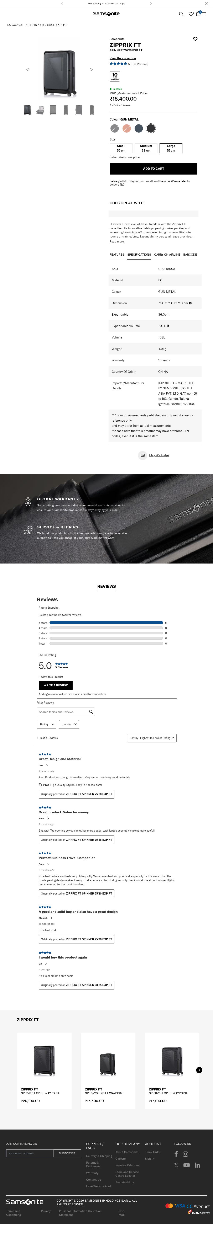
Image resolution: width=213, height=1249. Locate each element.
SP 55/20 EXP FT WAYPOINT (104, 1093)
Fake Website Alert (98, 1186)
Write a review (56, 685)
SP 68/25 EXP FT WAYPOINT (168, 1093)
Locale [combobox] (67, 724)
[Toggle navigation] (204, 14)
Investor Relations (127, 1165)
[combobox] (155, 738)
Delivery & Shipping (99, 1156)
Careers (120, 1158)
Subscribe (67, 1153)
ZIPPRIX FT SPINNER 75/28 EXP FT (89, 794)
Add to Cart (153, 169)
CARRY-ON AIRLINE (167, 254)
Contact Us (93, 1179)
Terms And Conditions (13, 1213)
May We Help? (159, 455)
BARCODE (190, 254)
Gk (40, 963)
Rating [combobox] (44, 724)
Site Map (122, 1213)
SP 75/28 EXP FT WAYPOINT (40, 1093)
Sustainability (124, 1182)
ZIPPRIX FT (29, 1089)
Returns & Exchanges (93, 1164)
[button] (62, 3)
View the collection (123, 58)
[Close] (207, 3)
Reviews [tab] (106, 586)
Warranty (92, 1173)
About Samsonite (126, 1152)
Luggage (15, 25)
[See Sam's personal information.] (48, 818)
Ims (41, 765)
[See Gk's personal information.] (45, 963)
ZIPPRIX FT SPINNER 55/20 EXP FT (89, 893)
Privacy (46, 1211)
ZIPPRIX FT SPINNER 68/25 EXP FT (89, 985)
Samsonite (117, 39)
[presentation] (27, 69)
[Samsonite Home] (106, 14)
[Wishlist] (191, 13)
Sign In (149, 1158)
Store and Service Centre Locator (127, 1174)
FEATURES (117, 254)
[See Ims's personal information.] (46, 765)
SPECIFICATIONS (139, 254)
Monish (43, 917)
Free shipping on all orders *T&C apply (106, 3)
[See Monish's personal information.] (51, 918)
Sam (41, 818)
